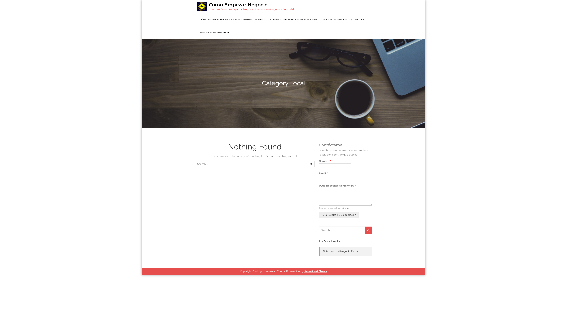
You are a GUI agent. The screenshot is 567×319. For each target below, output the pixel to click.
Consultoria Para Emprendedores (293, 19)
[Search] (311, 164)
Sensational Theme (315, 271)
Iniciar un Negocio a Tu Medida (344, 19)
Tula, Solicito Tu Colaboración (338, 215)
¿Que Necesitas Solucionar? (337, 185)
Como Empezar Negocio (238, 5)
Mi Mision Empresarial (214, 32)
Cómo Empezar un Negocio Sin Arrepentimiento (232, 19)
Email (323, 173)
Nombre (325, 161)
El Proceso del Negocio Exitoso (341, 251)
